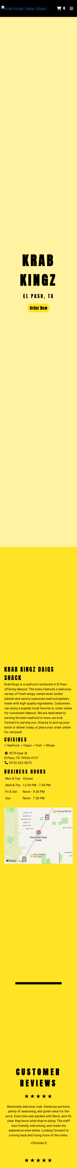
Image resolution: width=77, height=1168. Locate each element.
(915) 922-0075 (20, 763)
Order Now (38, 308)
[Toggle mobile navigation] (71, 8)
